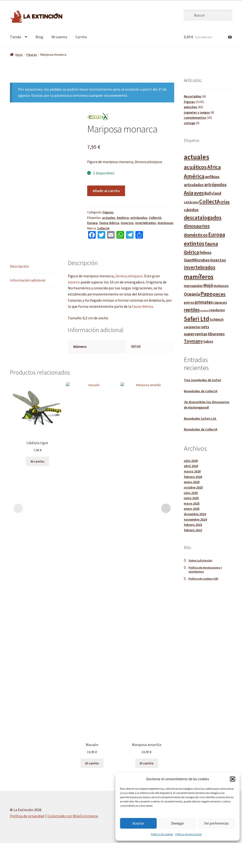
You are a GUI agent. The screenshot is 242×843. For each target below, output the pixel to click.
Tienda (15, 36)
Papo (206, 293)
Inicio (19, 54)
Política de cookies (162, 834)
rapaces (220, 302)
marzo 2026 (192, 471)
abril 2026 (191, 466)
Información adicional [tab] (28, 280)
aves (199, 193)
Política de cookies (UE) (203, 578)
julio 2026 (191, 461)
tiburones (216, 334)
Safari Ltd (196, 318)
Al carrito (37, 461)
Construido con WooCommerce (73, 815)
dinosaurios (197, 226)
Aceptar (138, 823)
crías (225, 202)
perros (189, 302)
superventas (195, 334)
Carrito (81, 36)
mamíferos (198, 277)
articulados (194, 184)
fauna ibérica (109, 223)
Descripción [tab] (19, 266)
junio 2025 (191, 498)
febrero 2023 (193, 525)
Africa (214, 167)
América (123, 217)
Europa (92, 223)
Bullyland (212, 193)
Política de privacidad (188, 834)
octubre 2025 (193, 487)
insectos (127, 223)
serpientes (192, 327)
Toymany (193, 341)
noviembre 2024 (195, 519)
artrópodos (138, 217)
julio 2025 (191, 493)
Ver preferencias (216, 823)
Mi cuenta (59, 36)
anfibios (212, 176)
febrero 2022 (193, 530)
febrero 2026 (193, 477)
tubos (208, 341)
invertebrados (145, 223)
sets (205, 326)
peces (219, 294)
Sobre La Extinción (200, 560)
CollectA (155, 217)
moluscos (221, 285)
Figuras (31, 54)
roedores (217, 310)
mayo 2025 (191, 503)
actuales (108, 217)
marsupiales (193, 285)
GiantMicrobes (197, 260)
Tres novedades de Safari (202, 380)
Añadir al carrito (106, 190)
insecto (74, 282)
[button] (232, 779)
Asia (188, 192)
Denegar (177, 823)
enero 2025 (191, 508)
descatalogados (202, 217)
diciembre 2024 (195, 514)
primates (204, 302)
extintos (194, 243)
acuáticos (195, 167)
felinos (205, 252)
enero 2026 (191, 482)
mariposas (165, 223)
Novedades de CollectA (200, 391)
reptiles (192, 310)
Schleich (217, 319)
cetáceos (191, 202)
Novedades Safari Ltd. (200, 418)
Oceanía (192, 294)
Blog (39, 36)
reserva (204, 310)
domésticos (196, 235)
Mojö (208, 285)
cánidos (191, 209)
